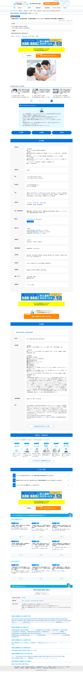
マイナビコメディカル (13, 10)
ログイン (64, 3)
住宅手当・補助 (24, 36)
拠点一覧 (65, 7)
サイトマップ (61, 666)
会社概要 (41, 132)
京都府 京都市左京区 (31, 219)
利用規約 (49, 666)
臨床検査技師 (33, 667)
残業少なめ (13, 36)
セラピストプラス (60, 667)
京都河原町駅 (36, 233)
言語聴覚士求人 (26, 10)
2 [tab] (40, 101)
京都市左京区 (39, 10)
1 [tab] (41, 80)
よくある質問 (67, 666)
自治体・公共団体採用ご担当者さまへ (28, 666)
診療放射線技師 (45, 667)
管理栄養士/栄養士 (53, 667)
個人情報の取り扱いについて (41, 666)
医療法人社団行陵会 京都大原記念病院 (24, 332)
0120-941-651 (35, 3)
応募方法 (62, 132)
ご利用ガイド (20, 7)
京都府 (31, 10)
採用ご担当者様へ (56, 0)
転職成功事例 (38, 7)
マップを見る (30, 221)
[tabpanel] (41, 70)
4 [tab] (43, 101)
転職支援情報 (47, 7)
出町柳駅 (41, 231)
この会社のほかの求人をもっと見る (41, 426)
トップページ (14, 7)
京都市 (35, 10)
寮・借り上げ (18, 36)
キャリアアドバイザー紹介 (56, 7)
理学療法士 (17, 667)
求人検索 (29, 7)
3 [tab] (42, 101)
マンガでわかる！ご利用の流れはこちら (41, 460)
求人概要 (21, 132)
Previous (31, 101)
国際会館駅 (38, 230)
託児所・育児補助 (31, 36)
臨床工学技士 (39, 667)
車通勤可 (37, 36)
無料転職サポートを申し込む (51, 3)
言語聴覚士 (20, 10)
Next (52, 101)
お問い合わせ (55, 666)
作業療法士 (22, 667)
